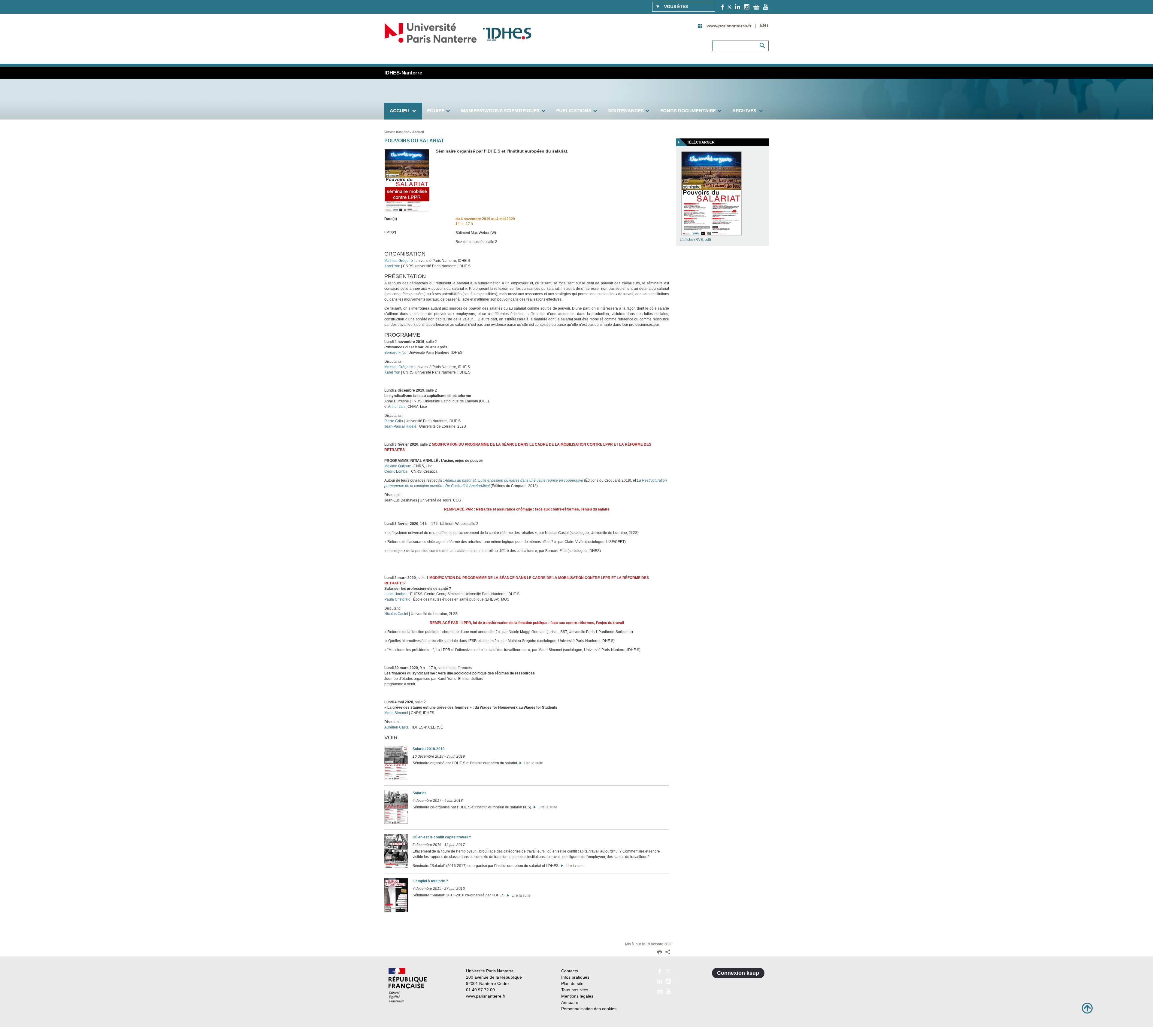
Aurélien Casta (396, 727)
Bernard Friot (395, 352)
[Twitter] (729, 7)
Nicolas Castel (396, 614)
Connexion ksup (738, 973)
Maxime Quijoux (397, 466)
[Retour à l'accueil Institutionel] (408, 985)
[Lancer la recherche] (763, 46)
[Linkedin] (737, 7)
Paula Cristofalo (397, 599)
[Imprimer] (659, 952)
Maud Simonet (396, 713)
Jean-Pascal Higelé (400, 426)
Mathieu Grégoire (398, 261)
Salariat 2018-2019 (429, 749)
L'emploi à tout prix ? (430, 881)
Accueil (418, 132)
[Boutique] (756, 7)
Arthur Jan (396, 406)
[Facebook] (722, 7)
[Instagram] (746, 7)
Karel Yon (392, 266)
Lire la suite (532, 763)
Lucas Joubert (395, 594)
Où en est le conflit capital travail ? (442, 837)
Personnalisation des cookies (588, 1008)
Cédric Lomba (395, 471)
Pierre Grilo (393, 421)
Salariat (419, 793)
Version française (397, 132)
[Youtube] (765, 7)
